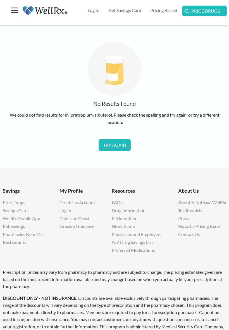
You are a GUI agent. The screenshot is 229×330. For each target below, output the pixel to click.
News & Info (123, 226)
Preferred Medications (133, 250)
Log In (65, 210)
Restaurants (14, 242)
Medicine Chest (74, 218)
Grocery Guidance (76, 226)
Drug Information (128, 210)
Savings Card (15, 210)
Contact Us (189, 234)
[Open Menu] (14, 11)
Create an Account (77, 202)
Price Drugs (205, 10)
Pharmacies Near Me (23, 234)
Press (183, 218)
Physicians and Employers (136, 234)
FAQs (117, 202)
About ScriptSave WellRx (202, 202)
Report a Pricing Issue (199, 226)
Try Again (114, 145)
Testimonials (190, 210)
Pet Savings (14, 226)
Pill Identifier (124, 218)
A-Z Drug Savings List (132, 242)
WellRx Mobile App (21, 218)
